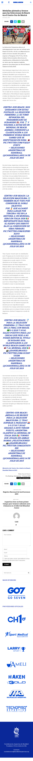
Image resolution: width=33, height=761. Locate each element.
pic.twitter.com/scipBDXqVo (16, 232)
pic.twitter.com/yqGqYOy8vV (16, 143)
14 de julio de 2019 (19, 156)
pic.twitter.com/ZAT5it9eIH (16, 446)
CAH (16, 522)
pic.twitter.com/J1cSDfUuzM (16, 354)
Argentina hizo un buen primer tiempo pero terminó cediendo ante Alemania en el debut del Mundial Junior (16, 505)
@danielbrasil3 (18, 350)
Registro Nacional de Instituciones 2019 (16, 493)
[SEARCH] (28, 572)
